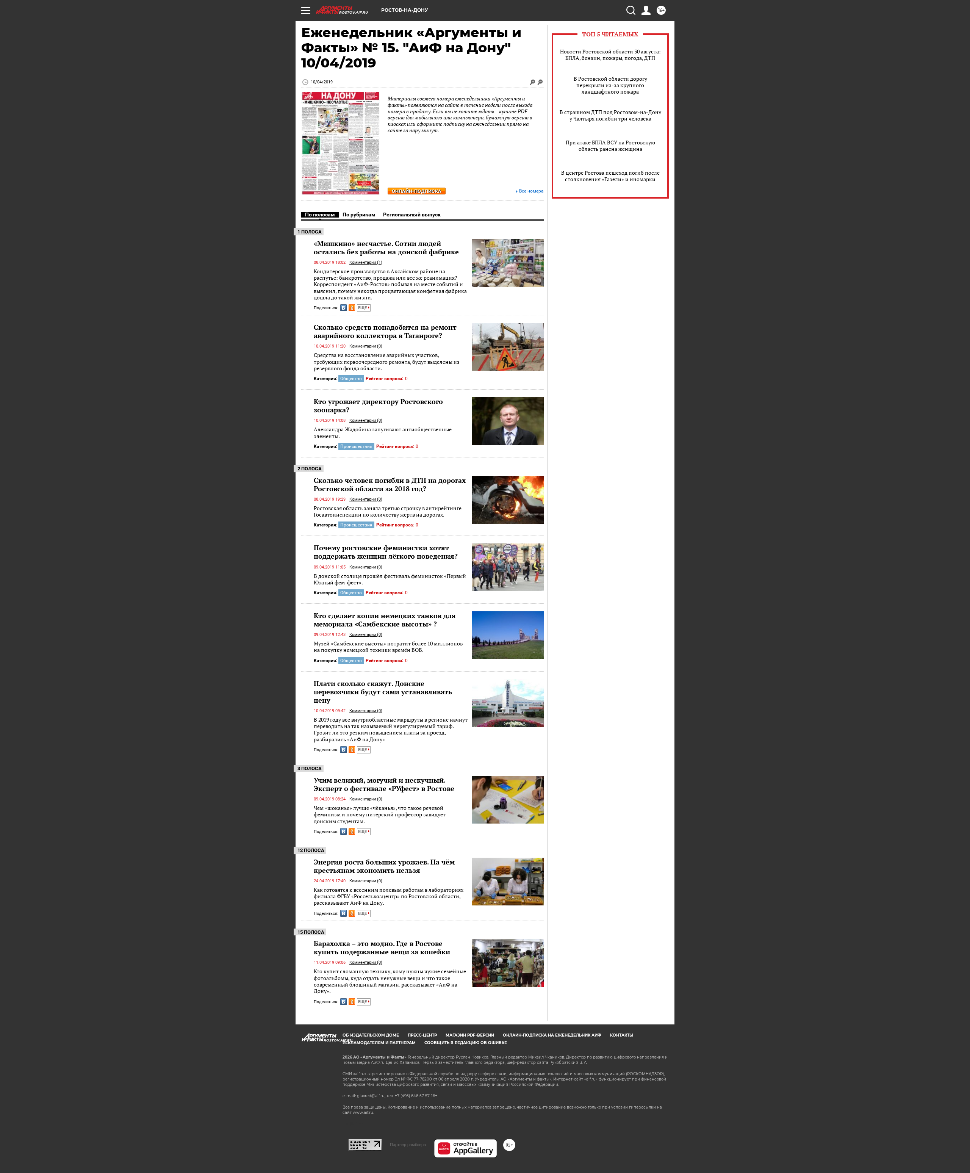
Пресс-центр (422, 1035)
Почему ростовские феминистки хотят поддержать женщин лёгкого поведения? (386, 552)
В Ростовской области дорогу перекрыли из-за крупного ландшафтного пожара (610, 85)
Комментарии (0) (365, 346)
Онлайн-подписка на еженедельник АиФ (552, 1035)
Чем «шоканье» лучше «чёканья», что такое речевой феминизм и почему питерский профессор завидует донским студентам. (380, 814)
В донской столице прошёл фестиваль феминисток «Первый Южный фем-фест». (390, 579)
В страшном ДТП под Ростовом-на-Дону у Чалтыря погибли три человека (610, 115)
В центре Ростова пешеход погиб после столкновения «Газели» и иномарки (610, 175)
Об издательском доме (371, 1035)
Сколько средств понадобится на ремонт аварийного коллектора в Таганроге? (385, 331)
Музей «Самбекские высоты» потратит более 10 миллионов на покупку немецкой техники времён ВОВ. (388, 646)
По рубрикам (359, 214)
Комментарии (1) (365, 262)
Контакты (621, 1035)
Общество (351, 378)
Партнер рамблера (408, 1144)
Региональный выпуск (412, 214)
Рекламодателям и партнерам (379, 1042)
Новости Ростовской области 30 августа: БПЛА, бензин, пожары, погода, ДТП (610, 54)
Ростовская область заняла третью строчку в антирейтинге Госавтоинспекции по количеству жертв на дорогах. (388, 511)
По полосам (320, 214)
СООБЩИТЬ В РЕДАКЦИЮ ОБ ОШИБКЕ (465, 1042)
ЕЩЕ (363, 307)
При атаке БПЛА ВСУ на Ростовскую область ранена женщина (610, 145)
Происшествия (356, 446)
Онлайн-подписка (416, 191)
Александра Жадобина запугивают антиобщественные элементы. (383, 432)
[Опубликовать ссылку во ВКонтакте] (343, 307)
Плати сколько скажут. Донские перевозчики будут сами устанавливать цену (383, 692)
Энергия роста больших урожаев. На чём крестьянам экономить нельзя (384, 866)
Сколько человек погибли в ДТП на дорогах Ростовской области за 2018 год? (390, 484)
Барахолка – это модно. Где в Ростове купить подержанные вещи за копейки (382, 947)
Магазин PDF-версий (470, 1035)
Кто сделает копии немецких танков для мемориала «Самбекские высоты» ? (385, 619)
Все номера (531, 191)
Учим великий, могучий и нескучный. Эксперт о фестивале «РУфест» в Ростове (384, 784)
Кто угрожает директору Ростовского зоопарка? (378, 405)
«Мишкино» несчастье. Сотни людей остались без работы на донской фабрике (386, 247)
